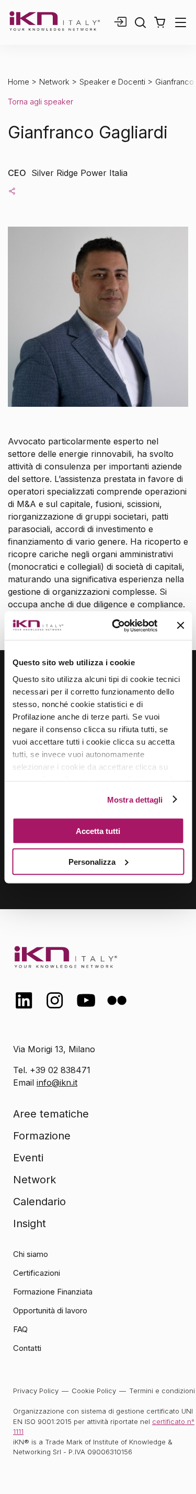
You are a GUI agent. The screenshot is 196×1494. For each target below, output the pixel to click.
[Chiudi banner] (180, 625)
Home (18, 82)
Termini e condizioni (162, 1390)
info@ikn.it (57, 1082)
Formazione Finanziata (53, 1292)
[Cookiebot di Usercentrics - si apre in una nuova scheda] (116, 625)
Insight (29, 1223)
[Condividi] (12, 190)
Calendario (39, 1201)
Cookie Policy (94, 1390)
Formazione (42, 1136)
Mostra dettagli (135, 799)
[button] (160, 22)
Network (54, 82)
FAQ (20, 1329)
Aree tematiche (51, 1114)
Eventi (28, 1157)
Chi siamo (30, 1254)
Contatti (27, 1348)
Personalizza (92, 861)
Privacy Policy (36, 1390)
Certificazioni (36, 1273)
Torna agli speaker (40, 102)
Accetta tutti (98, 831)
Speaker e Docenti (112, 82)
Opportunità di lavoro (50, 1310)
